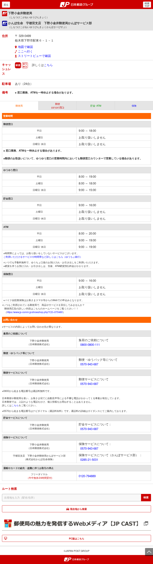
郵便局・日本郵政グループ (76, 4)
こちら (48, 64)
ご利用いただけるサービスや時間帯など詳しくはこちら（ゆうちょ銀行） (42, 256)
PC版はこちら (76, 538)
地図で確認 (25, 47)
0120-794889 (87, 476)
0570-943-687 (89, 364)
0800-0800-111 (90, 344)
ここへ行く (25, 51)
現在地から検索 (78, 509)
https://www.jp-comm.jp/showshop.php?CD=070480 (35, 312)
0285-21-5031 (89, 459)
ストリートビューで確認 (34, 56)
